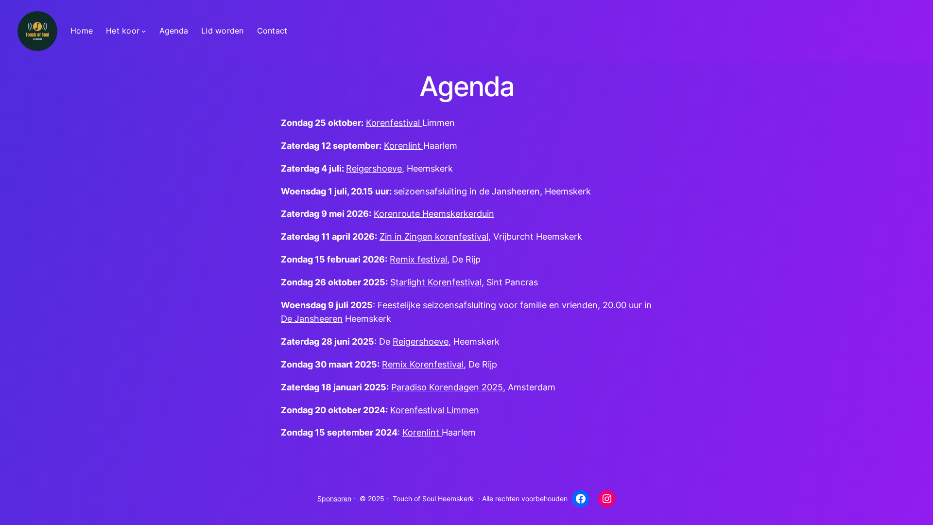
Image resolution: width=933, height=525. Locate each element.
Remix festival (418, 259)
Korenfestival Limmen (434, 410)
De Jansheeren (312, 319)
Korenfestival (394, 123)
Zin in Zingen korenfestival (434, 236)
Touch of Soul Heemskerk (433, 498)
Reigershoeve (374, 168)
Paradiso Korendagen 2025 (447, 387)
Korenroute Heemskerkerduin (434, 214)
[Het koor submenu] (143, 31)
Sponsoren (334, 498)
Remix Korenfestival (423, 364)
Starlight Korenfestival (436, 282)
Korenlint (403, 145)
